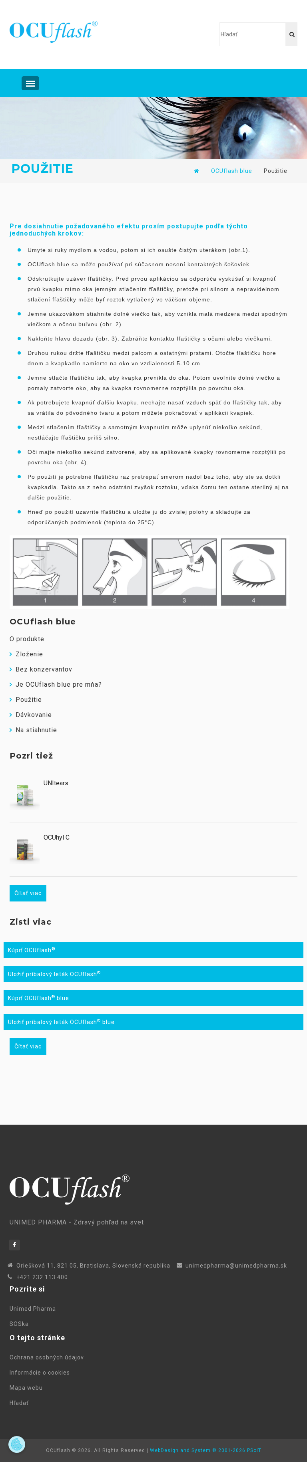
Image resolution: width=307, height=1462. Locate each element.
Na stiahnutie (36, 730)
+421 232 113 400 (42, 1277)
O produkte (27, 639)
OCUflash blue (231, 171)
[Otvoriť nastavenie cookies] (16, 1444)
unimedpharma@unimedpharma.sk (236, 1265)
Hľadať (21, 1403)
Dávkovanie (34, 715)
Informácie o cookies (41, 1372)
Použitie (29, 699)
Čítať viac (28, 893)
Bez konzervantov (44, 669)
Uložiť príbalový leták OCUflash (54, 974)
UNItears (56, 783)
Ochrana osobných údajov (48, 1357)
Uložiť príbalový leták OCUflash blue (61, 1022)
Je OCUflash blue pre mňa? (59, 684)
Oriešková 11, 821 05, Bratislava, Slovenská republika (93, 1265)
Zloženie (29, 654)
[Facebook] (14, 1245)
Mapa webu (28, 1388)
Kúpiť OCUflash (32, 950)
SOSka (19, 1324)
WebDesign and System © (205, 1450)
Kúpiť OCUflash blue (38, 998)
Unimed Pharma (34, 1308)
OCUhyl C (57, 837)
